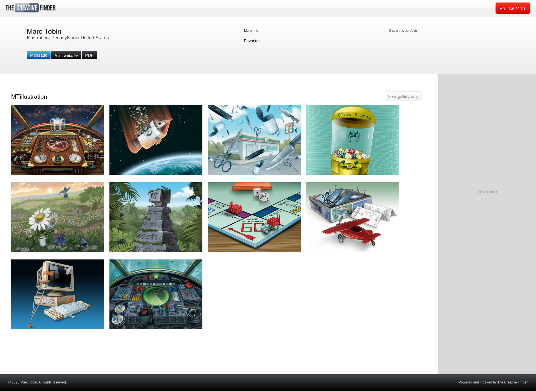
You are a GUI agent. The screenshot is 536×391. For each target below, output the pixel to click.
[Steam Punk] (57, 173)
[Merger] (254, 251)
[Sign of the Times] (254, 173)
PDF (89, 55)
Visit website (66, 55)
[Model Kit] (352, 251)
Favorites (252, 40)
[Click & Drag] (352, 173)
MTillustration (29, 96)
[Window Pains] (57, 328)
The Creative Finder (512, 382)
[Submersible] (155, 328)
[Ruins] (155, 251)
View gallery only (403, 96)
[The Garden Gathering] (57, 251)
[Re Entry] (155, 173)
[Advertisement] (487, 229)
